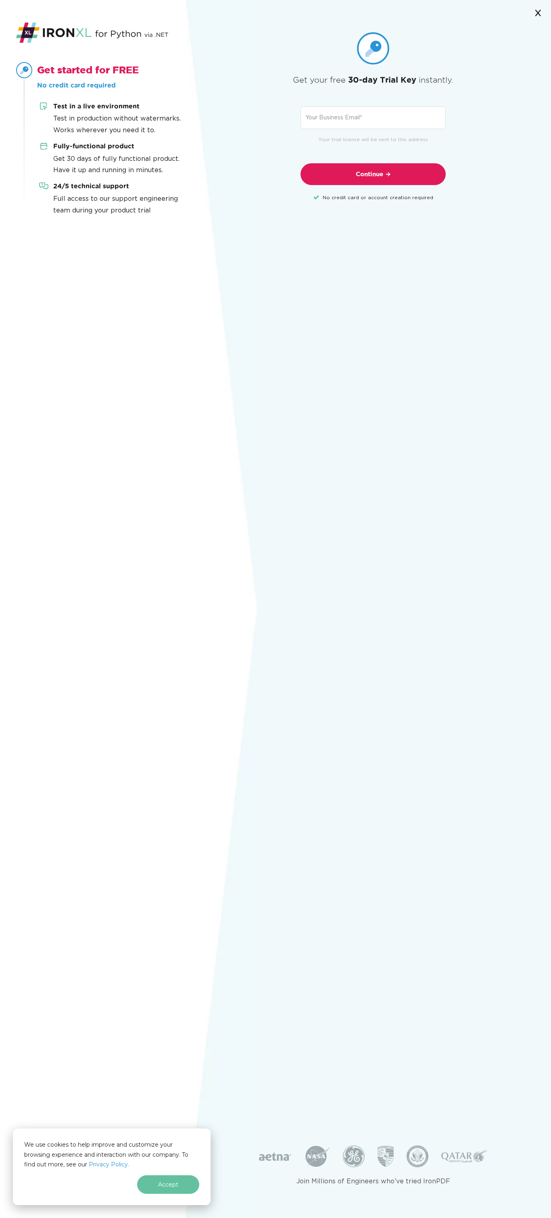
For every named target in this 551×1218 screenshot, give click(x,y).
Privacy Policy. (109, 1164)
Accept (168, 1184)
